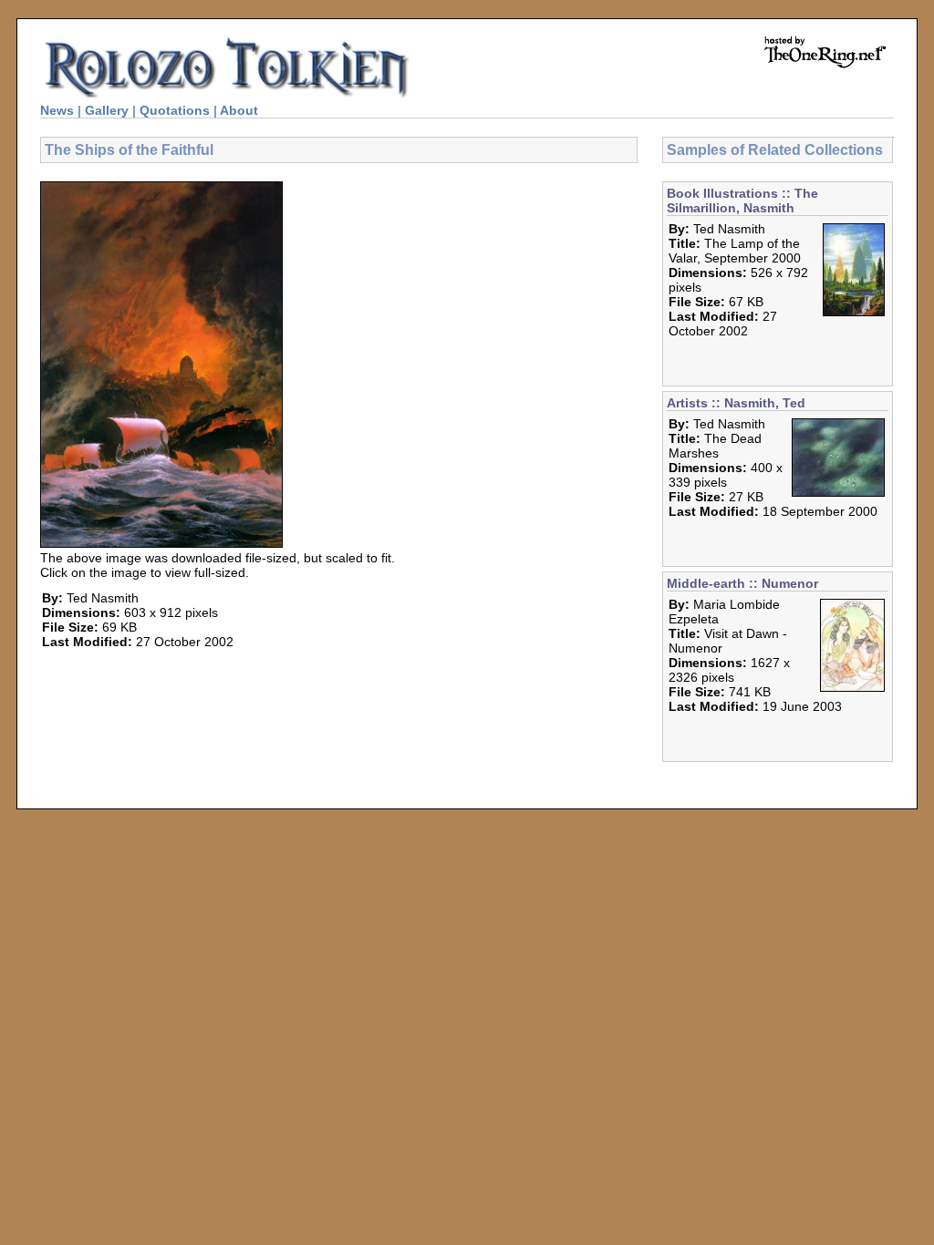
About (239, 110)
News (57, 110)
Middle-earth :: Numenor (742, 583)
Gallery (107, 110)
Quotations (175, 110)
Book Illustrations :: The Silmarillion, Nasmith (742, 200)
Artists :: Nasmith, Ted (736, 403)
